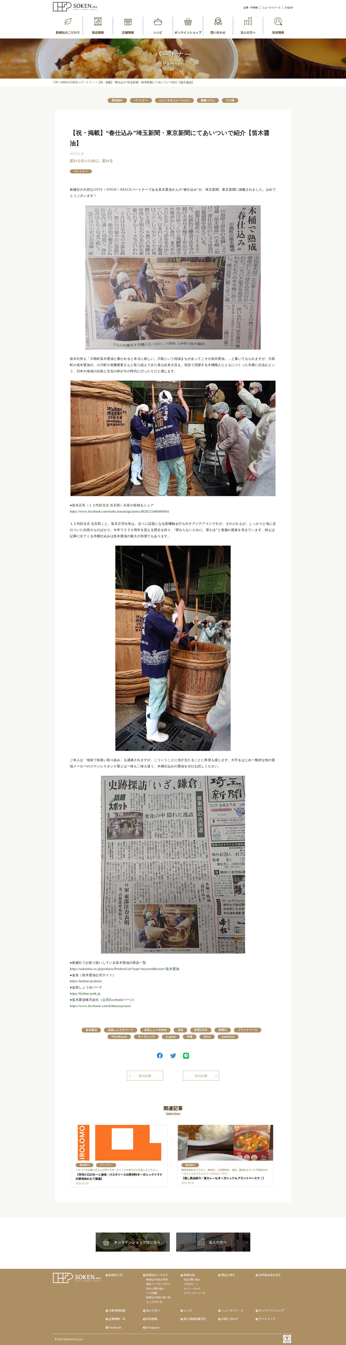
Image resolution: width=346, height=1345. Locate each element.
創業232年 (200, 1030)
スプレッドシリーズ (194, 1293)
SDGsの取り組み (155, 1288)
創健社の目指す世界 (157, 1279)
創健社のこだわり (157, 1275)
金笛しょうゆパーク (120, 1030)
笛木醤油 (91, 1030)
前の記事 (145, 1075)
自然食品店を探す (270, 1275)
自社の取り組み (192, 1279)
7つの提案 (151, 1293)
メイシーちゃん (192, 1288)
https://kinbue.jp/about (86, 981)
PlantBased (119, 1036)
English (289, 7)
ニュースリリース (271, 7)
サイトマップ (267, 1319)
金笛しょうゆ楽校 (155, 1030)
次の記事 (201, 1075)
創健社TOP (116, 1275)
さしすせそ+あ (154, 1302)
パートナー (141, 100)
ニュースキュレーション (174, 100)
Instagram (153, 1327)
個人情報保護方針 (195, 1319)
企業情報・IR (117, 1319)
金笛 (180, 1030)
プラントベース (247, 1030)
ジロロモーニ (191, 1284)
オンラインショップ (271, 1310)
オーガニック (146, 1036)
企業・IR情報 (250, 7)
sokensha (228, 1036)
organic (171, 1036)
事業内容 (189, 1275)
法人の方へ (153, 1310)
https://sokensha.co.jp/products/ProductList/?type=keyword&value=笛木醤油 (124, 969)
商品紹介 (117, 100)
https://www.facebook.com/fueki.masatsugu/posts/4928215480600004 (119, 511)
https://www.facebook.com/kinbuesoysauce (100, 1006)
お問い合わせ (229, 1319)
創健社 (222, 1030)
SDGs (207, 1036)
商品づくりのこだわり (158, 1284)
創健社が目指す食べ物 (158, 1297)
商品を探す (228, 1275)
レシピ (188, 1310)
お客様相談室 (117, 1310)
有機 (189, 1036)
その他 (230, 100)
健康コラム (208, 100)
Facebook (115, 1327)
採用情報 (151, 1319)
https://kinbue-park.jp (85, 993)
